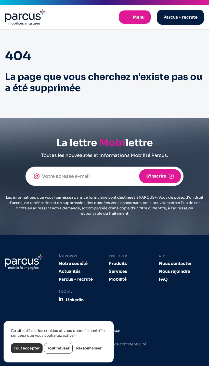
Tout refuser (58, 348)
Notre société (73, 263)
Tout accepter (27, 348)
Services (118, 271)
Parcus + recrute (76, 279)
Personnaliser (89, 348)
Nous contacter (175, 263)
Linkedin (75, 299)
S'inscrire (156, 176)
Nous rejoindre (174, 271)
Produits (118, 263)
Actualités (70, 271)
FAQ (163, 279)
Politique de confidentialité (121, 344)
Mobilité (118, 279)
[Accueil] (25, 17)
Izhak (115, 331)
